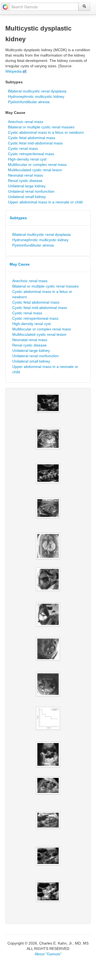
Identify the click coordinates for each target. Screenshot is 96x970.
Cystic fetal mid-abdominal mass (35, 143)
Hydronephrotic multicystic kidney (36, 96)
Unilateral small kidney (27, 197)
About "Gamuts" (48, 954)
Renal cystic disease (25, 180)
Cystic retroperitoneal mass (31, 154)
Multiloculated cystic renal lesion (35, 170)
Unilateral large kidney (27, 186)
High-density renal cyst (27, 159)
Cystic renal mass (23, 148)
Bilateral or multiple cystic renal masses (41, 127)
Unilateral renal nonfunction (31, 191)
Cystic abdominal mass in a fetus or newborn (46, 132)
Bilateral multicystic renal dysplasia (37, 91)
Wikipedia (14, 71)
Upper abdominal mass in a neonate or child (45, 202)
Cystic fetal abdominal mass (31, 138)
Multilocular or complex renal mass (37, 164)
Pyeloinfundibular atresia (29, 102)
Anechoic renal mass (25, 122)
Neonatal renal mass (25, 175)
